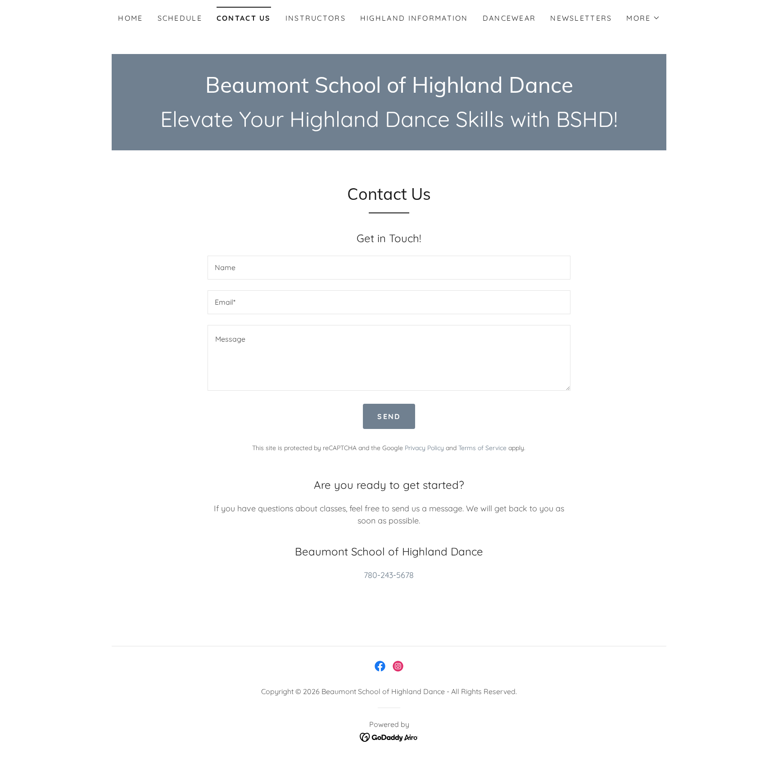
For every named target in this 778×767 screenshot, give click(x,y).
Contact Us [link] (244, 18)
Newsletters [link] (581, 18)
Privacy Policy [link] (424, 448)
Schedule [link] (180, 18)
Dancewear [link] (509, 18)
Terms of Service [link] (482, 448)
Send (388, 416)
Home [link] (130, 18)
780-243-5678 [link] (389, 575)
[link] (389, 90)
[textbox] (389, 268)
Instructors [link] (315, 18)
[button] (643, 18)
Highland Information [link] (414, 18)
